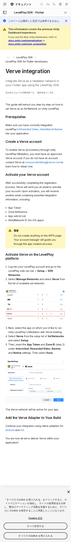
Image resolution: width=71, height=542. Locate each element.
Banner (58, 129)
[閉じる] (69, 492)
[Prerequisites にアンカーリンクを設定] (3, 116)
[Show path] (8, 57)
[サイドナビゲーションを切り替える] (4, 12)
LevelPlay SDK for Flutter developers (27, 61)
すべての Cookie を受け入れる (35, 535)
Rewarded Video (29, 129)
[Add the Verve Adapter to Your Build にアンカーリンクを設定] (3, 417)
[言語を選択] (60, 4)
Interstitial (45, 129)
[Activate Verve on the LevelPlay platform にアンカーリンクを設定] (3, 254)
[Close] (66, 21)
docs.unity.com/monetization (25, 40)
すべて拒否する (35, 526)
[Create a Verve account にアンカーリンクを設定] (3, 141)
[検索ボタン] (41, 4)
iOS (22, 430)
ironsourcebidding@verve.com (42, 162)
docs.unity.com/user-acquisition (27, 44)
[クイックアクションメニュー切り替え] (66, 4)
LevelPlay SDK (24, 57)
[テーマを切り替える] (54, 4)
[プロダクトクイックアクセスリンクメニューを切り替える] (65, 12)
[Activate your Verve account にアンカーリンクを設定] (3, 174)
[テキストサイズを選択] (47, 4)
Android (10, 430)
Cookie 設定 (35, 518)
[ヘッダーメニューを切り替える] (4, 4)
